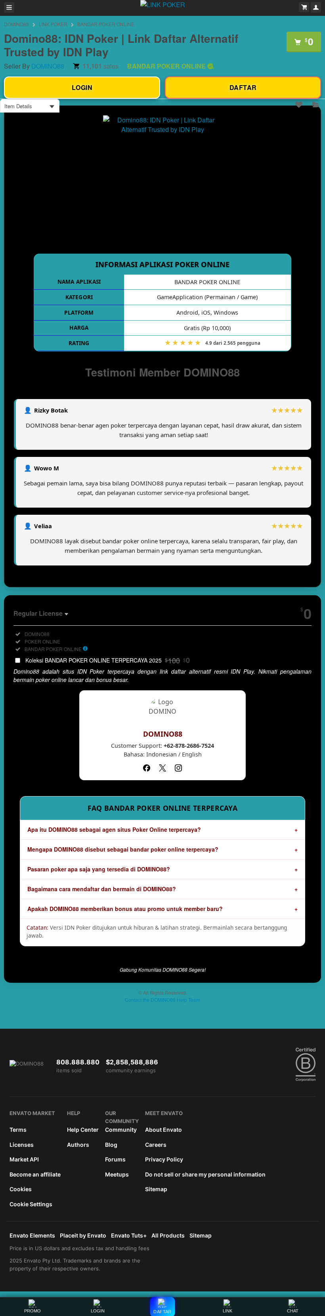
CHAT (292, 1310)
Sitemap (156, 1189)
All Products (168, 1235)
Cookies (21, 1189)
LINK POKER (53, 24)
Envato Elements (32, 1235)
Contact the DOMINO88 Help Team (162, 999)
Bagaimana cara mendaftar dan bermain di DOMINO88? (101, 889)
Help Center (83, 1129)
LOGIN (98, 1310)
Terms (18, 1129)
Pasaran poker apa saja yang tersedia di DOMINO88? (98, 869)
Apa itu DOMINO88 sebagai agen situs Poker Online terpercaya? (114, 829)
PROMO (32, 1310)
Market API (24, 1159)
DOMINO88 (16, 24)
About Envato (163, 1129)
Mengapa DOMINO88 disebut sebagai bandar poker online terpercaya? (122, 849)
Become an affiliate (35, 1174)
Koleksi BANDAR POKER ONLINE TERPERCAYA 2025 (107, 660)
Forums (115, 1159)
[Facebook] (146, 768)
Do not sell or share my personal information (205, 1174)
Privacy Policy (164, 1159)
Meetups (117, 1174)
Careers (155, 1144)
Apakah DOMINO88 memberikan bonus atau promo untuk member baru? (125, 909)
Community (121, 1129)
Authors (78, 1144)
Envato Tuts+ (129, 1235)
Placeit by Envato (83, 1235)
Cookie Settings (31, 1204)
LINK (227, 1310)
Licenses (22, 1144)
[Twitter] (162, 768)
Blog (111, 1144)
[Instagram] (178, 768)
